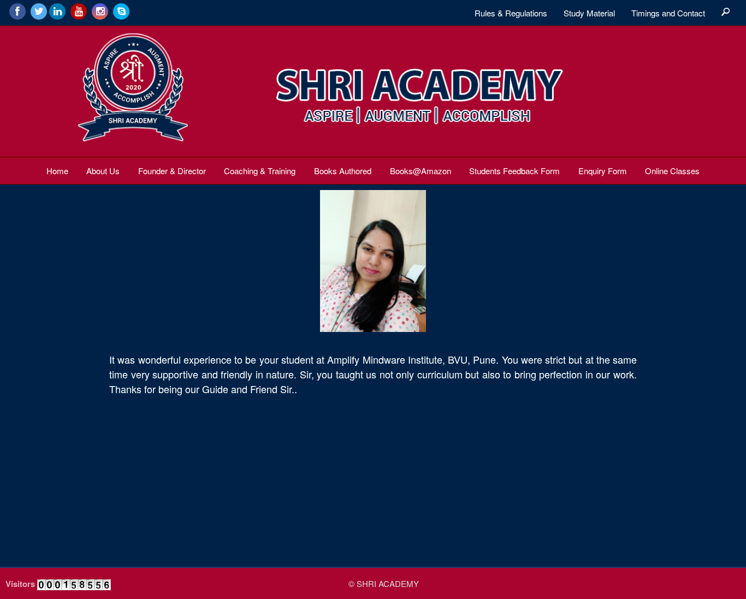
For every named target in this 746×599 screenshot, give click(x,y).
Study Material (589, 13)
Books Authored (342, 170)
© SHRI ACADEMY (383, 583)
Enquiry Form (602, 170)
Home (57, 170)
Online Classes (672, 170)
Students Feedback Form (514, 170)
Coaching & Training (259, 170)
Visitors (20, 584)
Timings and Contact (668, 13)
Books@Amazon (420, 170)
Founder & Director (172, 170)
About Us (103, 170)
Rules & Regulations (511, 13)
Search (725, 13)
